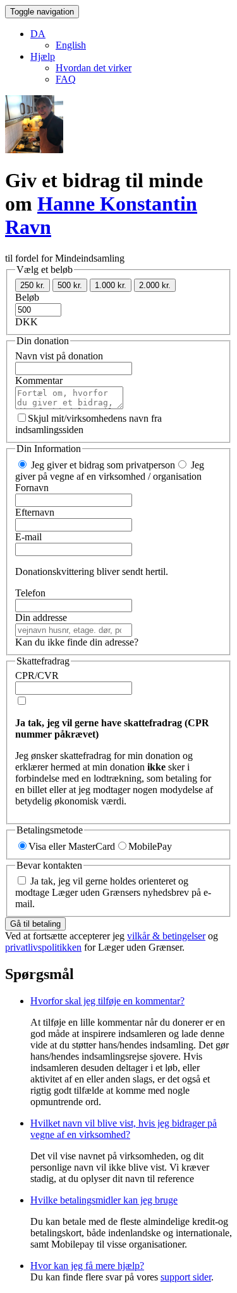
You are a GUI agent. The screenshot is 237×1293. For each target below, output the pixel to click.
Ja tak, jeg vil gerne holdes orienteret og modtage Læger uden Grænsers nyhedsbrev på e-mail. (113, 892)
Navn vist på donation (59, 356)
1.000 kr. (110, 285)
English (71, 45)
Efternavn (34, 512)
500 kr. (70, 285)
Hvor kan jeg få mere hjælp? (87, 1265)
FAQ (66, 79)
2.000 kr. (155, 285)
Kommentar (39, 380)
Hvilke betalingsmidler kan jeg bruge (104, 1200)
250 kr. (32, 285)
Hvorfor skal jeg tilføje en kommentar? (107, 1000)
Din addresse (41, 617)
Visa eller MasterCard (71, 846)
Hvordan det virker (93, 67)
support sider (186, 1277)
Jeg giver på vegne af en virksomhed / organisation (109, 471)
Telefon (30, 593)
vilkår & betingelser (166, 936)
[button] (38, 33)
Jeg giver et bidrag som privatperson (101, 465)
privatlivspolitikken (43, 947)
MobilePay (150, 846)
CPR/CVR (37, 675)
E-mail (28, 536)
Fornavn (32, 487)
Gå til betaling (35, 924)
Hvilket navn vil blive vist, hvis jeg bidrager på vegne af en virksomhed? (123, 1129)
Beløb (27, 297)
